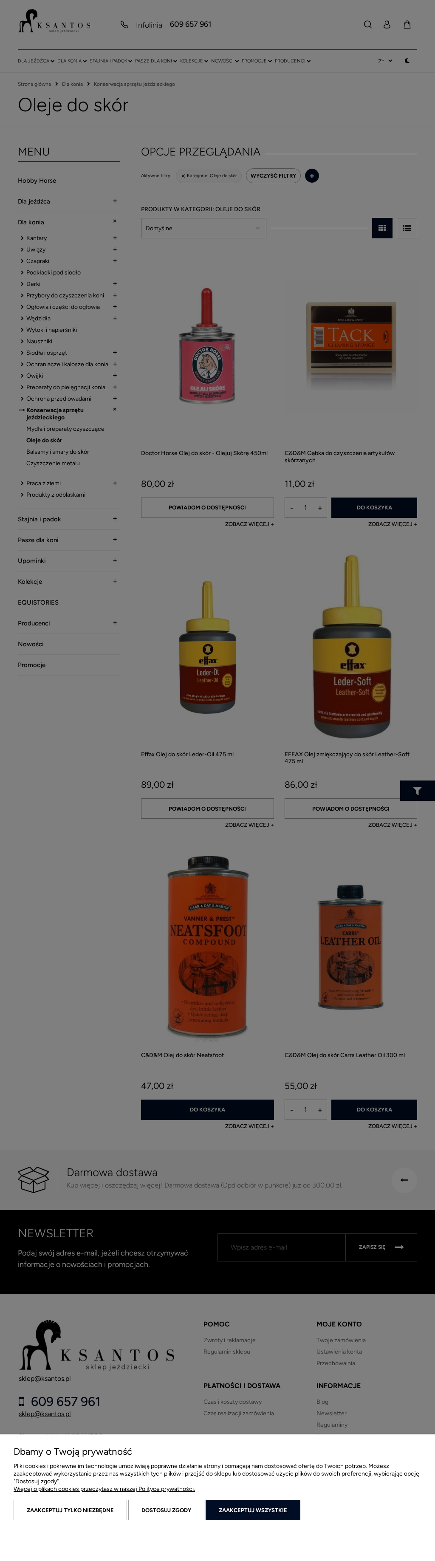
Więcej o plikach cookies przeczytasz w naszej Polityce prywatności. (104, 1489)
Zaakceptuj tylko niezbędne (70, 1510)
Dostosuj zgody (166, 1510)
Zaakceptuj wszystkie (253, 1510)
